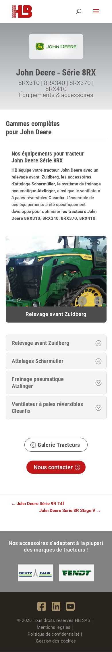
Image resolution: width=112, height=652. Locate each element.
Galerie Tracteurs (59, 444)
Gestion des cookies (56, 641)
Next (98, 299)
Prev (82, 299)
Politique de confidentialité (54, 634)
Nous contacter (53, 467)
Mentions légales (53, 627)
